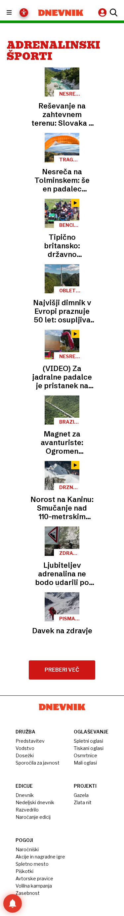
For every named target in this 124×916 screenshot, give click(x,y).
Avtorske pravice (34, 878)
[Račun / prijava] (103, 12)
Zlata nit (83, 802)
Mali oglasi (85, 763)
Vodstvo (25, 748)
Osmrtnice (85, 755)
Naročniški (27, 849)
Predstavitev (30, 741)
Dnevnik (25, 795)
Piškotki (24, 871)
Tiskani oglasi (88, 748)
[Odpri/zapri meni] (15, 12)
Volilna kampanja (34, 886)
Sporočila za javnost (38, 763)
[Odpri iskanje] (112, 13)
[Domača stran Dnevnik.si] (60, 13)
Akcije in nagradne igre (40, 856)
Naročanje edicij (33, 817)
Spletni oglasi (88, 741)
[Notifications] (12, 903)
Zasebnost (28, 893)
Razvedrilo (27, 809)
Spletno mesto (32, 864)
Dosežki (25, 755)
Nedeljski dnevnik (35, 802)
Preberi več (62, 670)
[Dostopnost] (24, 12)
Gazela (81, 795)
